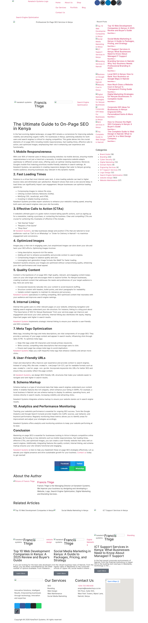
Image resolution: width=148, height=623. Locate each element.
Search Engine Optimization (27, 17)
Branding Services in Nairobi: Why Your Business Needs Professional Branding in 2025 (121, 64)
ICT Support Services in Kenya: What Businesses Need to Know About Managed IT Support (119, 52)
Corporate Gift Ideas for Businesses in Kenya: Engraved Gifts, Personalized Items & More (120, 110)
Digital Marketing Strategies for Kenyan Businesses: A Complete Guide (121, 96)
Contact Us (60, 12)
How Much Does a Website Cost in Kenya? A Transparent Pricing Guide (120, 86)
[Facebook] (97, 2)
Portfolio (74, 7)
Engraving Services (108, 167)
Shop (79, 2)
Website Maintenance (108, 180)
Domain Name (106, 165)
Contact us (81, 452)
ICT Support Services (109, 170)
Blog (84, 7)
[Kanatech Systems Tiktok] (119, 2)
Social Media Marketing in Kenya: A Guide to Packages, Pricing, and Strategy (121, 41)
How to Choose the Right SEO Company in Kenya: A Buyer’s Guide (120, 124)
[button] (62, 463)
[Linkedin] (108, 2)
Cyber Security (106, 159)
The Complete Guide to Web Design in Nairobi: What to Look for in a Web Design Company (121, 135)
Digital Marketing (107, 162)
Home (58, 2)
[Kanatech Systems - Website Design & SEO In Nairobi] (102, 2)
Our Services (61, 7)
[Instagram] (113, 2)
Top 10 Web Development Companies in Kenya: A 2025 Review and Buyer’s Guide (121, 28)
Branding (103, 157)
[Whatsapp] (38, 605)
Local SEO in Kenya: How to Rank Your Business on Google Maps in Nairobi (120, 76)
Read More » (112, 33)
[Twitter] (17, 605)
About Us (68, 2)
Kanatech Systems (23, 231)
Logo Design (105, 172)
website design (106, 178)
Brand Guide (105, 154)
